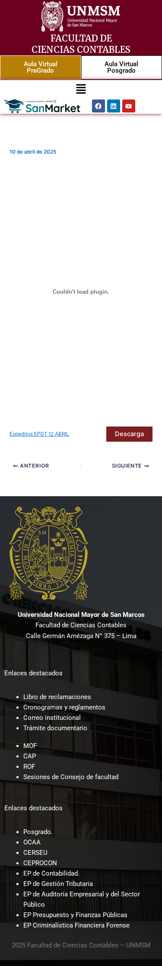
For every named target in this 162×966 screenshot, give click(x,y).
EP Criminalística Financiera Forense (76, 925)
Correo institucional (52, 718)
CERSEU (35, 853)
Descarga (129, 434)
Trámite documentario (55, 728)
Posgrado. (38, 832)
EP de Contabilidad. (51, 873)
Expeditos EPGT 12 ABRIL (39, 434)
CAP (29, 756)
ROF (29, 766)
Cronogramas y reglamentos (64, 707)
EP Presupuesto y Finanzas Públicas (75, 915)
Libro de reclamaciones (57, 697)
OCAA (32, 842)
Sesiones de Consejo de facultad (70, 777)
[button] (80, 89)
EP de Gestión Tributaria (58, 884)
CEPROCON (40, 863)
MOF (30, 746)
